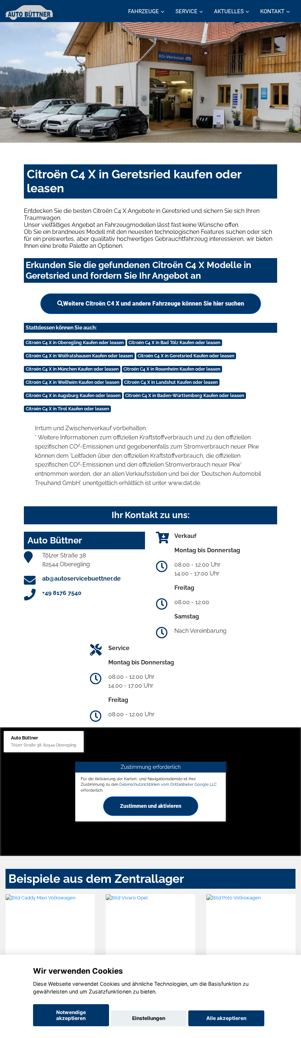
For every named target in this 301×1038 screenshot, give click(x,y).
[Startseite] (29, 12)
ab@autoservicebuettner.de (81, 578)
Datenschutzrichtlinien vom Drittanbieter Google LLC (168, 784)
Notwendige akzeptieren (71, 1015)
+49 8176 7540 (61, 592)
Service (186, 11)
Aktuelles (229, 11)
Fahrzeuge (143, 11)
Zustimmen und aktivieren (150, 806)
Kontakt (272, 11)
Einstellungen (148, 1018)
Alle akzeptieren (226, 1018)
